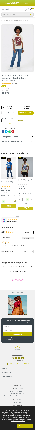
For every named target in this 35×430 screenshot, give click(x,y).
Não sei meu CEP (6, 124)
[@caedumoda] (17, 305)
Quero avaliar (28, 232)
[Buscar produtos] (31, 14)
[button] (3, 9)
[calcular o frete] (20, 120)
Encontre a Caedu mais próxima (19, 363)
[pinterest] (12, 131)
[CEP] (9, 120)
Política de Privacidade (18, 421)
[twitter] (6, 131)
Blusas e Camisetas (22, 20)
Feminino (13, 20)
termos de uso (24, 338)
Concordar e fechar (25, 426)
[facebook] (3, 131)
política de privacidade (9, 339)
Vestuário (6, 20)
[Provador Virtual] (9, 107)
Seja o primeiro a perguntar (17, 271)
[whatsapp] (9, 131)
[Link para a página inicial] (1, 20)
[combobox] (17, 14)
